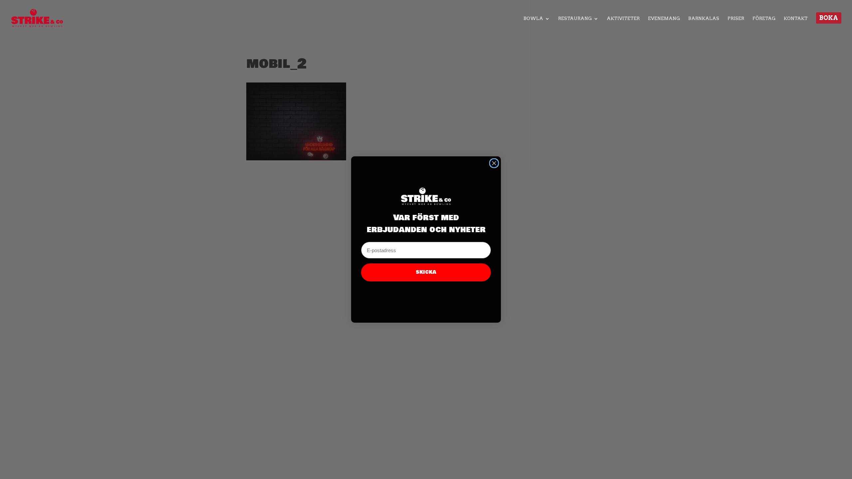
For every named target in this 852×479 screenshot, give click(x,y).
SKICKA (426, 272)
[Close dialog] (494, 163)
